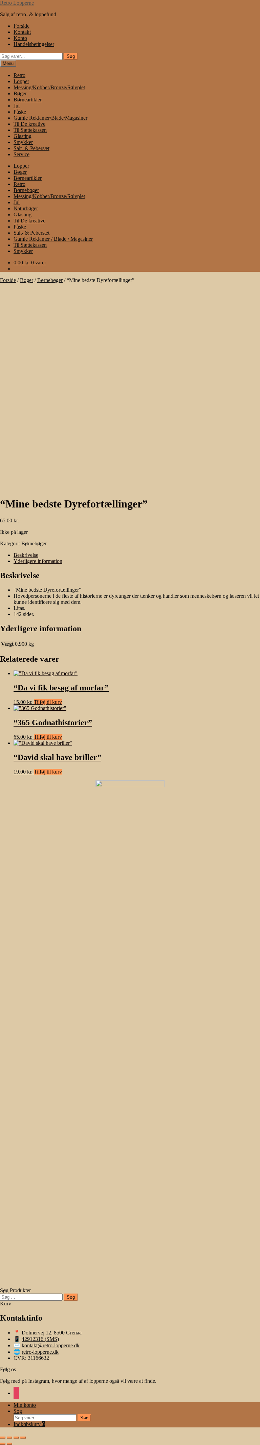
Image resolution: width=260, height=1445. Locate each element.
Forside (21, 26)
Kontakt (22, 32)
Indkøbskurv (29, 1424)
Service (21, 154)
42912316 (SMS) (40, 1339)
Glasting (22, 136)
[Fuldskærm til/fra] (9, 1438)
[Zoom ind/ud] (2, 1438)
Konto (20, 38)
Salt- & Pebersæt (31, 148)
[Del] (16, 1438)
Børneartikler (28, 99)
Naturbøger (26, 208)
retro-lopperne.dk (40, 1352)
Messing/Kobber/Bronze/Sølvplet (49, 87)
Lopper (21, 81)
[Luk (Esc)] (23, 1438)
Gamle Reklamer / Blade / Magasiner (53, 239)
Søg (71, 56)
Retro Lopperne (17, 3)
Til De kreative (29, 124)
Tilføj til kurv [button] (48, 702)
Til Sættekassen (30, 130)
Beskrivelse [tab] (26, 555)
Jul (17, 106)
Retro (19, 75)
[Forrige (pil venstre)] (2, 1444)
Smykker (23, 142)
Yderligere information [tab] (38, 561)
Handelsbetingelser (34, 44)
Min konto (25, 1405)
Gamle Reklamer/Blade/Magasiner (50, 118)
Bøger (20, 93)
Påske (20, 112)
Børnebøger (26, 190)
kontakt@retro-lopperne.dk (51, 1345)
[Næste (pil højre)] (9, 1444)
